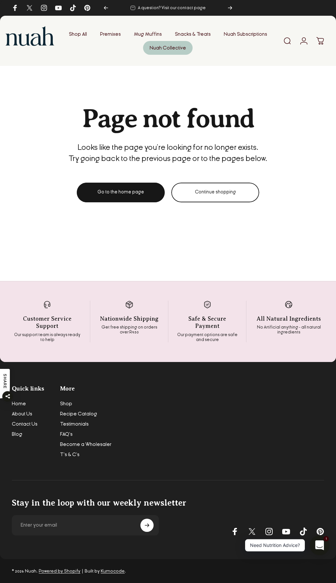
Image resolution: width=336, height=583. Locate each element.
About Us (22, 413)
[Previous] (106, 8)
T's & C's (69, 454)
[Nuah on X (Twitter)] (252, 531)
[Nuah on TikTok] (303, 531)
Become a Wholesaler (85, 444)
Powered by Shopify (59, 571)
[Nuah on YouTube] (286, 531)
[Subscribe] (147, 525)
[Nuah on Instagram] (269, 531)
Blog (17, 434)
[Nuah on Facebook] (235, 531)
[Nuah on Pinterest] (320, 531)
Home (19, 403)
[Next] (230, 8)
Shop (66, 403)
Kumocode (113, 571)
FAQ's (66, 434)
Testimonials (74, 424)
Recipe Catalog (78, 413)
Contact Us (24, 424)
